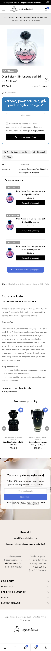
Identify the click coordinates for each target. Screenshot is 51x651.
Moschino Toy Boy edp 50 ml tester (13, 443)
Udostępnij (41, 152)
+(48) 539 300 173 (38, 566)
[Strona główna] (5, 647)
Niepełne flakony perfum (33, 17)
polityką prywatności (36, 130)
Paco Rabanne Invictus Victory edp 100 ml (38, 443)
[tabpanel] (25, 338)
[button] (20, 409)
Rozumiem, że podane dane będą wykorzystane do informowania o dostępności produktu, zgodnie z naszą (25, 127)
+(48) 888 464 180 (13, 563)
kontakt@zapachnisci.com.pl (25, 538)
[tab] (4, 284)
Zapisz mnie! (25, 496)
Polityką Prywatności (33, 504)
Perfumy (19, 17)
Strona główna (9, 17)
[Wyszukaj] (15, 647)
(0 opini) (45, 86)
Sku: (4, 164)
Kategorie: (6, 169)
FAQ (9, 157)
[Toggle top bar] (48, 2)
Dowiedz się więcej (30, 203)
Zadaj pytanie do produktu (18, 152)
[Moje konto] (46, 647)
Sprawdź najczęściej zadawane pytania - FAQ (25, 544)
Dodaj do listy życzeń (46, 79)
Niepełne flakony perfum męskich (13, 438)
